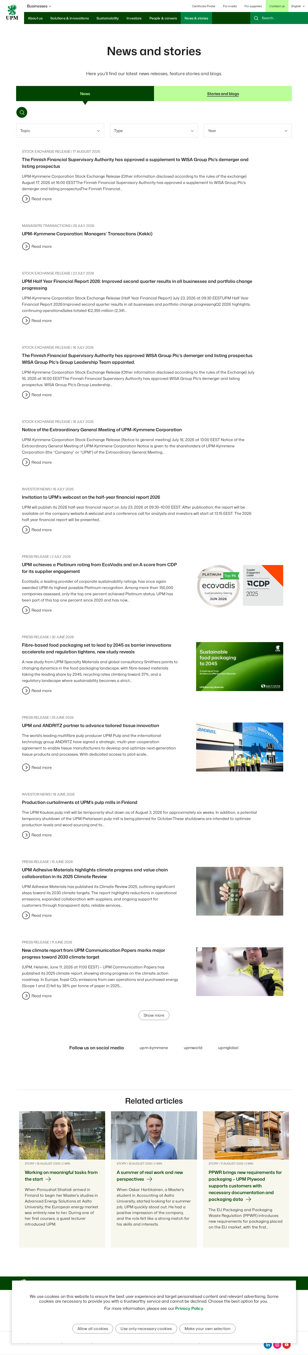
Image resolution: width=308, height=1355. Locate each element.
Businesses (37, 6)
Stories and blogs (223, 93)
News (85, 93)
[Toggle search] (22, 113)
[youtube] (286, 1345)
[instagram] (277, 1345)
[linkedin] (268, 1345)
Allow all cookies (92, 1328)
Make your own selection (208, 1328)
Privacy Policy (189, 1308)
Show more (154, 1015)
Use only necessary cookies (146, 1328)
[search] (279, 18)
